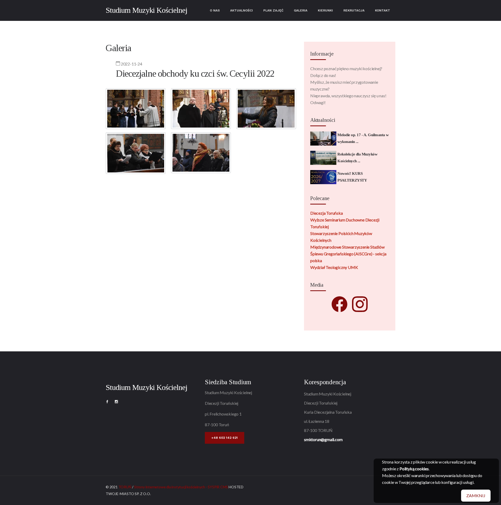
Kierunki (325, 10)
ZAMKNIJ (475, 495)
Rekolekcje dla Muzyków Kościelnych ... (357, 157)
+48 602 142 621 (224, 438)
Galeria (300, 10)
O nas (215, 10)
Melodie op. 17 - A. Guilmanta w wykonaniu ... (363, 138)
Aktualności (241, 10)
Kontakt (382, 10)
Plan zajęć (273, 10)
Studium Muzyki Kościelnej (146, 10)
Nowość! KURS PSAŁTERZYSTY (352, 176)
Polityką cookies (414, 468)
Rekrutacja (354, 10)
